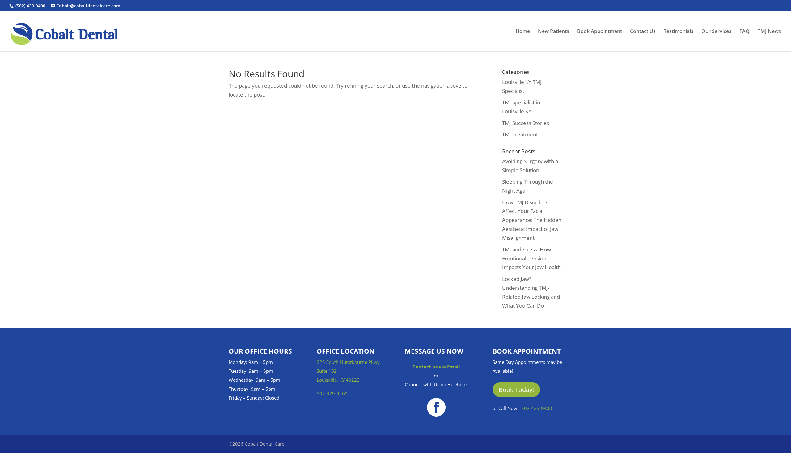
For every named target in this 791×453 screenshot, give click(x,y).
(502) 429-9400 (30, 6)
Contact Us (643, 32)
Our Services (716, 32)
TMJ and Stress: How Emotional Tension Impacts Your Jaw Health (531, 258)
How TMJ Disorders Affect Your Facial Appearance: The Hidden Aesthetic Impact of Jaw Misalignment (531, 220)
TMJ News (769, 32)
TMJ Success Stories (525, 123)
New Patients (553, 32)
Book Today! (516, 389)
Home (523, 32)
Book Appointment (599, 32)
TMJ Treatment (520, 134)
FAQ (744, 32)
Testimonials (678, 32)
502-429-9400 (332, 393)
